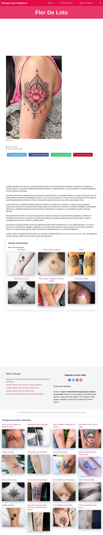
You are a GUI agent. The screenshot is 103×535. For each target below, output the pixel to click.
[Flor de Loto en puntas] (21, 302)
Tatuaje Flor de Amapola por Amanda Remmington (24, 394)
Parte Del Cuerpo (66, 3)
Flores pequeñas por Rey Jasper (64, 480)
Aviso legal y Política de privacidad (74, 412)
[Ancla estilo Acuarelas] (64, 472)
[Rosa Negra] (21, 273)
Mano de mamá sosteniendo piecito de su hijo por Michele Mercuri (37, 507)
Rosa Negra (21, 249)
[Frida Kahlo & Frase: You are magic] (90, 447)
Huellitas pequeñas (8, 505)
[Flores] (81, 273)
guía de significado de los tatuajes (71, 234)
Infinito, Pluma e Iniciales (87, 480)
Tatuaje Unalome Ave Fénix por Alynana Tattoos (24, 385)
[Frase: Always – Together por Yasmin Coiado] (51, 305)
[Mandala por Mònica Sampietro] (39, 444)
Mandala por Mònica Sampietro (38, 424)
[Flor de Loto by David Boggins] (39, 500)
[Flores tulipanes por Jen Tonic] (64, 525)
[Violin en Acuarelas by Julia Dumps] (90, 527)
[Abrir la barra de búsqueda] (100, 3)
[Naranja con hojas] (13, 472)
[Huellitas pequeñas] (13, 525)
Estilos (50, 3)
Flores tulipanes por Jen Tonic (63, 505)
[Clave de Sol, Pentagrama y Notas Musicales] (13, 447)
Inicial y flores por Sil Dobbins (37, 452)
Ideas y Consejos (86, 3)
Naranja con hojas (8, 452)
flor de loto (15, 149)
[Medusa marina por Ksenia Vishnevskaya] (90, 474)
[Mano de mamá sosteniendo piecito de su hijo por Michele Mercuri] (39, 530)
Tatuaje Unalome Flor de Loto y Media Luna (22, 388)
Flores (21, 149)
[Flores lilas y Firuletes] (81, 302)
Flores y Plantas (13, 147)
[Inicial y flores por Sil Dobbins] (39, 472)
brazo (9, 149)
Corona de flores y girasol (51, 249)
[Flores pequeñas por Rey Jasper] (64, 500)
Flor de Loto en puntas (21, 279)
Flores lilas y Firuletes (81, 279)
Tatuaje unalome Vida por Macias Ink (20, 391)
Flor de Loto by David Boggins (37, 480)
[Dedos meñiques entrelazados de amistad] (64, 447)
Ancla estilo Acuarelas (60, 452)
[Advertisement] (51, 39)
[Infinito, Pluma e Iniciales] (90, 500)
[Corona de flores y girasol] (51, 273)
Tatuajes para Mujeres (14, 3)
